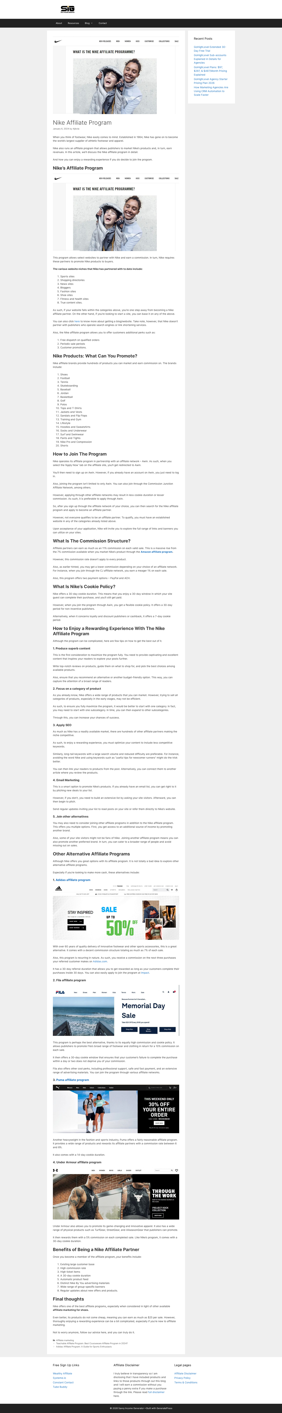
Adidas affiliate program (73, 880)
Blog (87, 23)
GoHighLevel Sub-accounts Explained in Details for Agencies (210, 59)
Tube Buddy (60, 1386)
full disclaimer (156, 1392)
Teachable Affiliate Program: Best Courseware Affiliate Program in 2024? (92, 1343)
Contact (103, 23)
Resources (73, 23)
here (77, 321)
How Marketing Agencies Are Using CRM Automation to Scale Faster (211, 91)
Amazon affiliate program (156, 551)
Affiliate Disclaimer (185, 1373)
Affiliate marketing (65, 1340)
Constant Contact (63, 1382)
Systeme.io (59, 1377)
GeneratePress (164, 1408)
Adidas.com (100, 961)
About (59, 23)
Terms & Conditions (185, 1382)
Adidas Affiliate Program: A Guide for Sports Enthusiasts (84, 1346)
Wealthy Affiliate (62, 1373)
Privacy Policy (182, 1377)
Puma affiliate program (72, 1080)
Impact (145, 972)
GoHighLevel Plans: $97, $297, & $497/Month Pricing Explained (210, 71)
